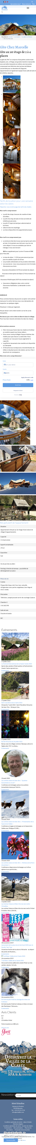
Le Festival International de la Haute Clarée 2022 (16, 664)
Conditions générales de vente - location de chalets (18, 1126)
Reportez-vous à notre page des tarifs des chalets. (16, 207)
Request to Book (18, 390)
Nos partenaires (18, 1128)
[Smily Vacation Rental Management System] (20, 395)
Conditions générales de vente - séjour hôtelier (18, 1122)
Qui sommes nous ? (15, 4)
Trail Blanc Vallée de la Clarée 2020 (12, 960)
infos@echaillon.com (18, 1112)
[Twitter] (32, 2)
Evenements (5, 670)
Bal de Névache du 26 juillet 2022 (11, 741)
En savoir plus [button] (10, 1140)
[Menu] (28, 8)
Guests (5, 369)
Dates (4, 361)
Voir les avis (5, 1027)
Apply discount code (27, 377)
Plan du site (28, 1128)
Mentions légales (18, 1124)
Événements (8, 1128)
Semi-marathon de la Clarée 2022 (11, 702)
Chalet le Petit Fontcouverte (13, 1134)
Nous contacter (26, 4)
